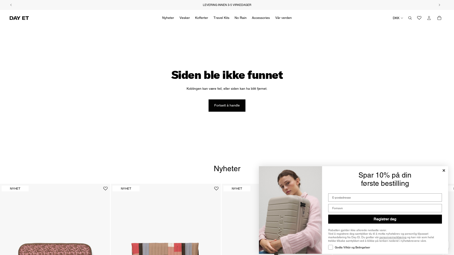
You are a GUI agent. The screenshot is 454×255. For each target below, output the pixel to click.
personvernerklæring (393, 237)
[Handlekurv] (439, 18)
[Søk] (410, 18)
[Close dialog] (443, 170)
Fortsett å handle (227, 105)
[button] (105, 190)
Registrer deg (385, 219)
